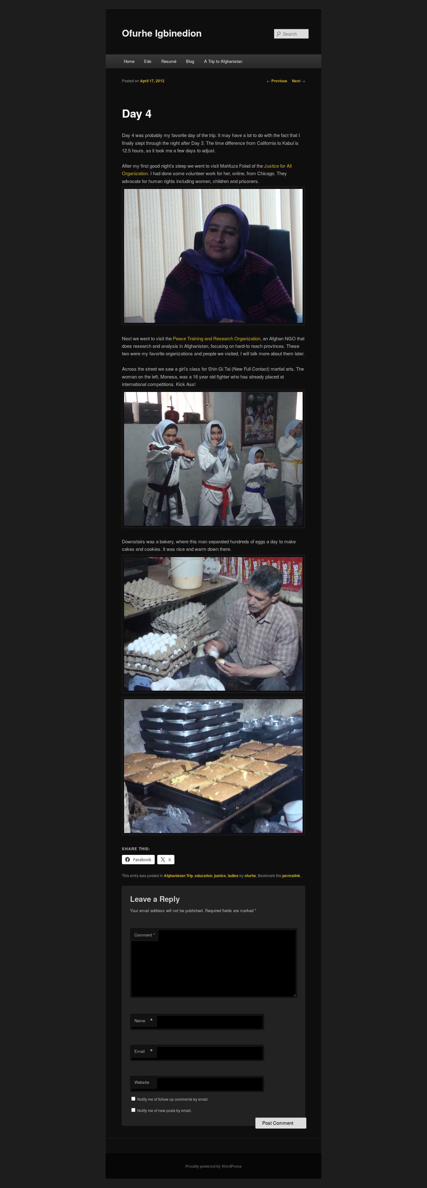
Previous (277, 81)
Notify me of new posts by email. (164, 1110)
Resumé (168, 61)
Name (143, 1021)
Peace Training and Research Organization (216, 338)
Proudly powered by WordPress (213, 1166)
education (203, 875)
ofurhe (250, 875)
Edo (147, 61)
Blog (190, 61)
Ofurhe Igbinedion (162, 32)
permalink (291, 875)
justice (220, 875)
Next (298, 81)
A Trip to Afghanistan (223, 61)
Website (141, 1082)
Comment (144, 935)
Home (129, 61)
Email (143, 1051)
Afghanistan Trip (178, 875)
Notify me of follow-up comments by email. (172, 1099)
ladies (233, 875)
